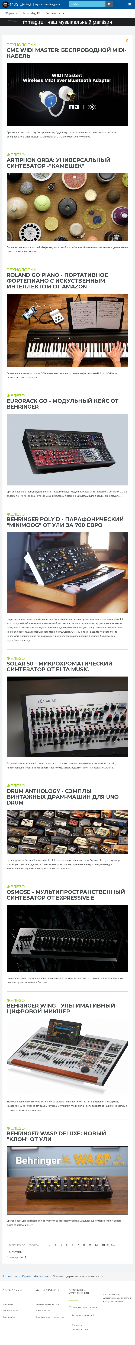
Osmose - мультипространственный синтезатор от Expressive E (66, 895)
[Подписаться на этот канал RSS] (127, 40)
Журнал (10, 13)
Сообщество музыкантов (50, 1317)
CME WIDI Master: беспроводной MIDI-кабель (67, 53)
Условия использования (83, 1307)
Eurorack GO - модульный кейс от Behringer (62, 404)
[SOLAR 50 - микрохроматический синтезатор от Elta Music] (67, 717)
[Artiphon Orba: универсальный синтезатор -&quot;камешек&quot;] (67, 207)
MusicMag (7, 1304)
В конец (15, 1251)
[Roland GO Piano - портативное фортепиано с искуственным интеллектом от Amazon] (67, 330)
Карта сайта (8, 1317)
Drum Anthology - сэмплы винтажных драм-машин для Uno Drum (63, 797)
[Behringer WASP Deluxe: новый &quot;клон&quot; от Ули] (67, 1180)
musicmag (12, 1276)
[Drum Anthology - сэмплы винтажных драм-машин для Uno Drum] (67, 832)
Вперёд (108, 1244)
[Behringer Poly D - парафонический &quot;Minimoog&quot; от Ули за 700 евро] (67, 572)
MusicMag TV (31, 13)
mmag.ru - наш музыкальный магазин (67, 22)
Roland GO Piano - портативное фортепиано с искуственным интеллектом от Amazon (57, 281)
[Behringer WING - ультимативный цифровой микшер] (67, 1057)
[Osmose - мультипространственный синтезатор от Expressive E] (67, 938)
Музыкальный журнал (48, 1304)
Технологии (21, 45)
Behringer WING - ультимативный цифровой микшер (61, 1008)
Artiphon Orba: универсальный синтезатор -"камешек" (58, 163)
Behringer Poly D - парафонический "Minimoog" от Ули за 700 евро (65, 522)
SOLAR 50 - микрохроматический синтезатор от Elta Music (59, 666)
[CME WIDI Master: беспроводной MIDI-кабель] (67, 94)
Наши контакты (10, 1310)
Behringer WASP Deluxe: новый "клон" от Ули (56, 1136)
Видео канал (43, 1310)
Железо (16, 155)
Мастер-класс (42, 1276)
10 (96, 1244)
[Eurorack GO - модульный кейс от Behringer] (67, 449)
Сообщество (54, 13)
